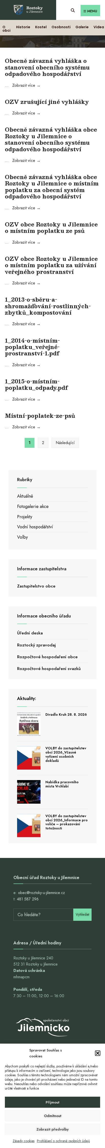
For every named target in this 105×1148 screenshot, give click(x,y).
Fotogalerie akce (33, 506)
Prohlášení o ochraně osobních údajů (63, 1140)
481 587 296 (28, 899)
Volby (22, 537)
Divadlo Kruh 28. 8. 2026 (66, 714)
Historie (23, 27)
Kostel (41, 27)
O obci (6, 29)
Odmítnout (52, 1116)
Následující (65, 443)
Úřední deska (30, 633)
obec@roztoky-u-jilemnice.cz (41, 893)
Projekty (24, 517)
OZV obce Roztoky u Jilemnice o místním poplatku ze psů (51, 227)
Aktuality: (26, 698)
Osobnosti (61, 27)
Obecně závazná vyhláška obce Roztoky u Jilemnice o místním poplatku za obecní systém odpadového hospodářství (52, 186)
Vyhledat (82, 914)
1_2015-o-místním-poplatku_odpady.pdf (36, 384)
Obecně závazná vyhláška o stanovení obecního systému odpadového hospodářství (47, 67)
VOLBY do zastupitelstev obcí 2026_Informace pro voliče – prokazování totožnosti (66, 822)
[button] (97, 1053)
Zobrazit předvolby (52, 1129)
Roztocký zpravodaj (36, 645)
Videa (99, 27)
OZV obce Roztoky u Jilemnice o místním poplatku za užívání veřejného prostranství (51, 265)
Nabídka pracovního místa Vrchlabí (62, 784)
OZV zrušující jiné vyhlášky (47, 101)
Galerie (82, 27)
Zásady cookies (23, 1140)
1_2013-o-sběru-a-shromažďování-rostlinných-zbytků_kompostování (48, 306)
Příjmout (52, 1102)
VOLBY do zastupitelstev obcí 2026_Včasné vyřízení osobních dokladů (65, 754)
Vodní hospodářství (35, 527)
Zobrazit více (26, 85)
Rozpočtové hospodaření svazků (49, 669)
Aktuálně (25, 496)
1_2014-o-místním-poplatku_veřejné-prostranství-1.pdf (32, 347)
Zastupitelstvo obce (36, 586)
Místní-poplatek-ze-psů (40, 415)
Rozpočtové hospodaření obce (47, 657)
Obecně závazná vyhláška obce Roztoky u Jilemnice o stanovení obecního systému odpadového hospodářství (51, 139)
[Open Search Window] (72, 9)
